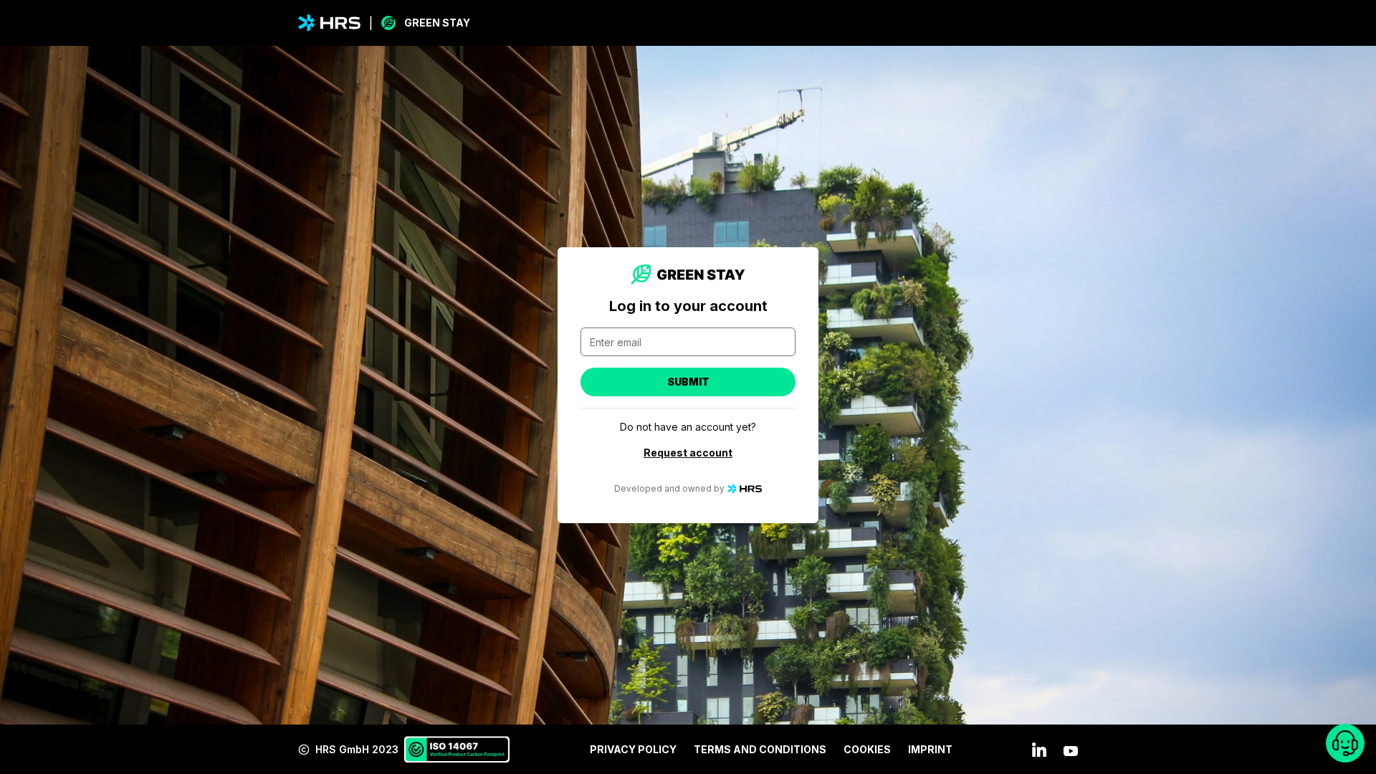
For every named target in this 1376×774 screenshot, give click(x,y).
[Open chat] (1345, 743)
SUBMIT (688, 382)
